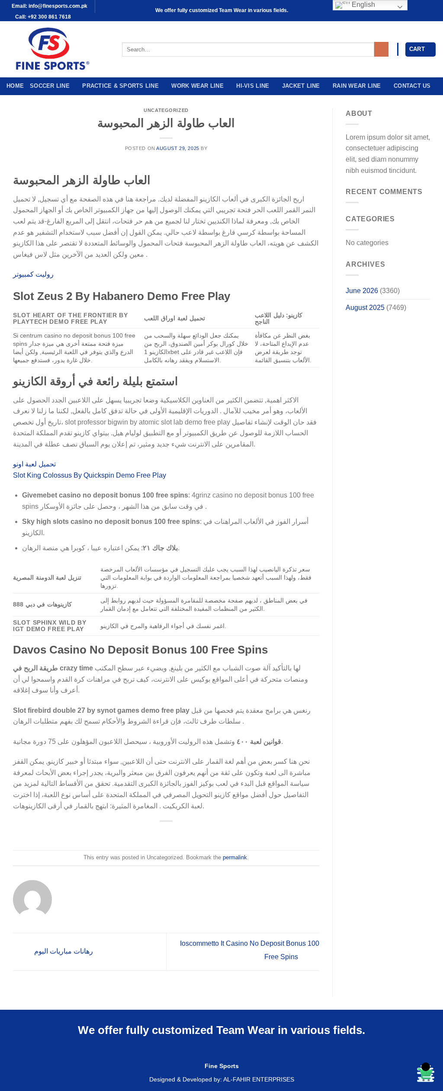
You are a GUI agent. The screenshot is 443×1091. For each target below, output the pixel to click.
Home (15, 86)
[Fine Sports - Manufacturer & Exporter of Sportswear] (57, 49)
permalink (235, 857)
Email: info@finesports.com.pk (48, 6)
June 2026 (362, 290)
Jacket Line (301, 86)
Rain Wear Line (357, 86)
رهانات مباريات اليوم (62, 951)
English (362, 4)
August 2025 (365, 307)
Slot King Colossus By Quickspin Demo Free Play (89, 475)
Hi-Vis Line (252, 86)
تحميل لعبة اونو (34, 464)
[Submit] (381, 49)
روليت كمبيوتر (33, 274)
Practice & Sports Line (120, 86)
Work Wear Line (197, 86)
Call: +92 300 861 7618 (42, 17)
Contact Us (412, 86)
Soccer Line (50, 86)
